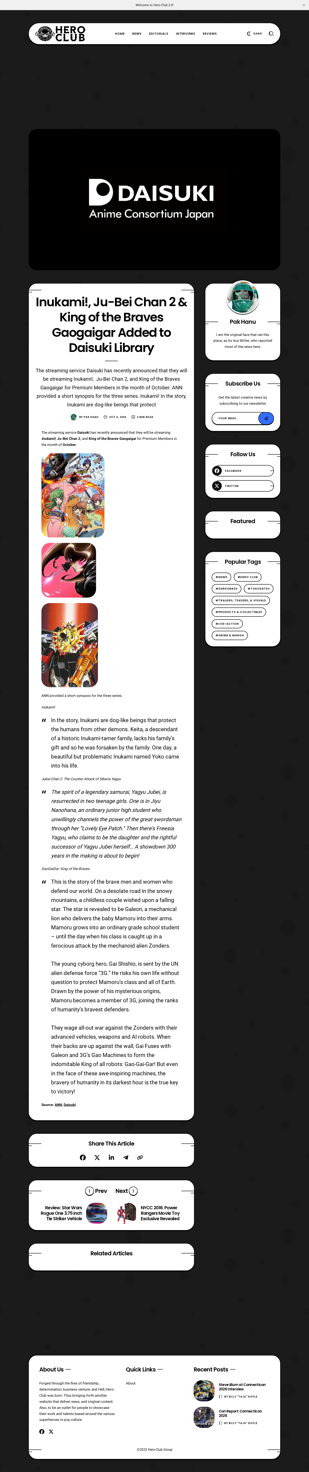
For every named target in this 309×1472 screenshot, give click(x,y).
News (136, 34)
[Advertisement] (154, 86)
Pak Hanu (91, 417)
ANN (58, 1105)
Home (120, 34)
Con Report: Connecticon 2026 (240, 1413)
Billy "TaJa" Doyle (243, 1396)
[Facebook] (83, 1157)
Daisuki (70, 1105)
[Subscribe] (266, 418)
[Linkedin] (111, 1157)
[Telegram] (126, 1157)
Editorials (158, 34)
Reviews (210, 34)
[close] (304, 5)
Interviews (185, 34)
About (131, 1383)
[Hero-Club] (60, 33)
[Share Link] (140, 1157)
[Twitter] (97, 1157)
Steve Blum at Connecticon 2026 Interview (242, 1387)
